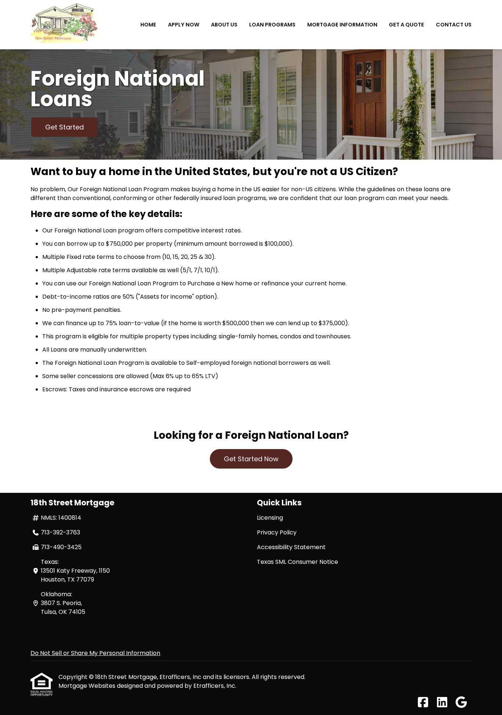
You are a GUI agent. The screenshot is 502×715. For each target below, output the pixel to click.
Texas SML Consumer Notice (297, 562)
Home (148, 24)
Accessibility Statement (291, 547)
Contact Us (453, 24)
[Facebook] (423, 702)
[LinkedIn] (442, 702)
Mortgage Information (342, 24)
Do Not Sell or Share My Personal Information (95, 653)
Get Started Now (251, 458)
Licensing (270, 517)
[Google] (461, 702)
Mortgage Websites (87, 686)
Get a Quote (406, 24)
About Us (224, 24)
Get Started (64, 127)
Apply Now (184, 24)
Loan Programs (272, 24)
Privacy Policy (277, 532)
